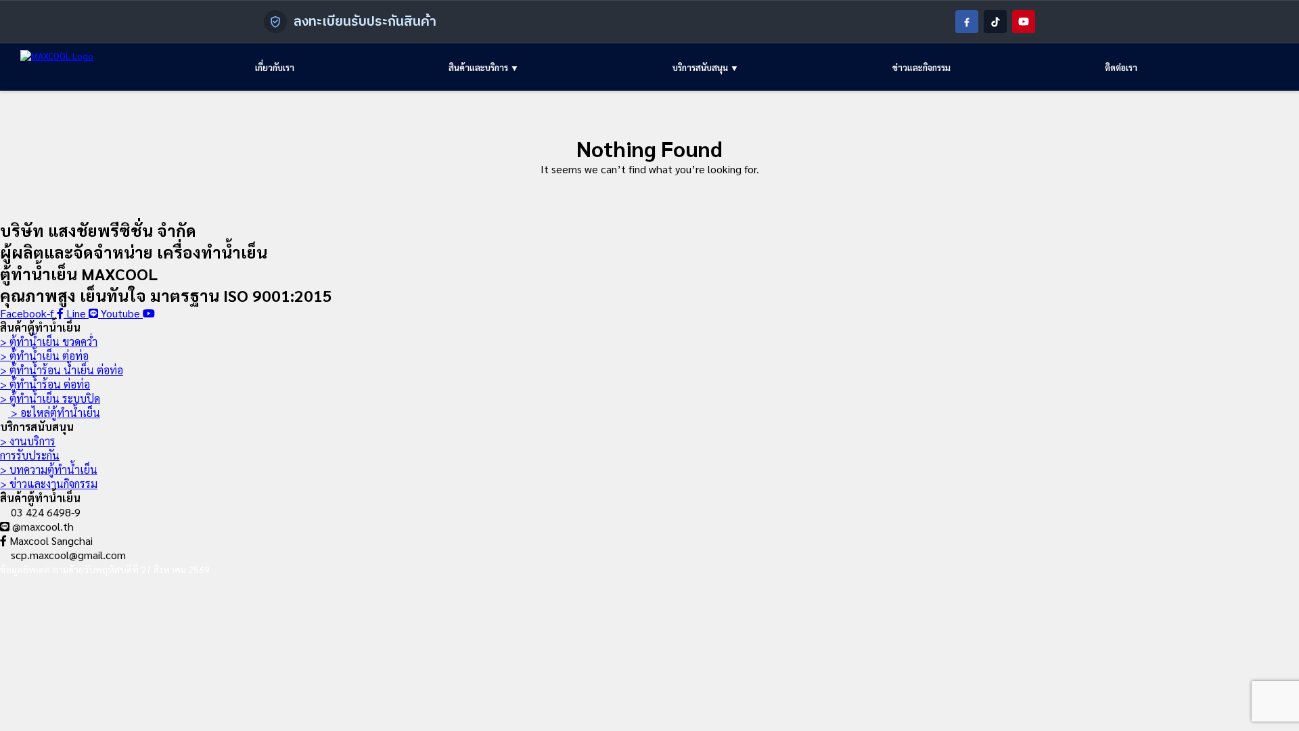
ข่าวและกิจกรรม (921, 67)
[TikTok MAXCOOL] (995, 21)
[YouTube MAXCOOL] (1023, 21)
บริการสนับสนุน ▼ (706, 67)
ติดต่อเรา (1121, 67)
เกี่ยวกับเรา (274, 67)
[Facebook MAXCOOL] (966, 21)
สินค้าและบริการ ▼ (484, 67)
